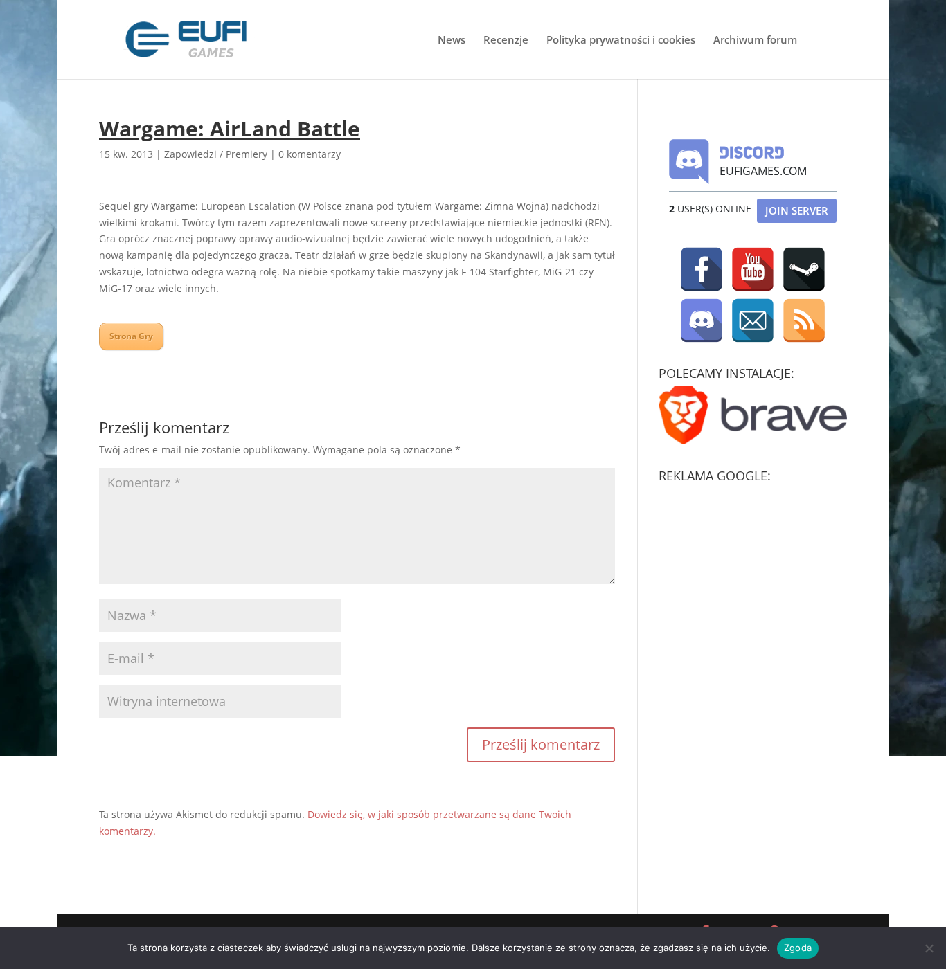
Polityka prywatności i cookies (620, 40)
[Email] (753, 320)
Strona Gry (131, 336)
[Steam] (804, 269)
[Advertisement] (762, 575)
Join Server (796, 210)
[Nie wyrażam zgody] (929, 948)
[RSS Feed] (804, 320)
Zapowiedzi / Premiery (215, 154)
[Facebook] (701, 269)
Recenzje (505, 40)
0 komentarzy (309, 154)
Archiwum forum (755, 40)
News (451, 40)
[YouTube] (753, 269)
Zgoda (798, 947)
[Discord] (701, 320)
